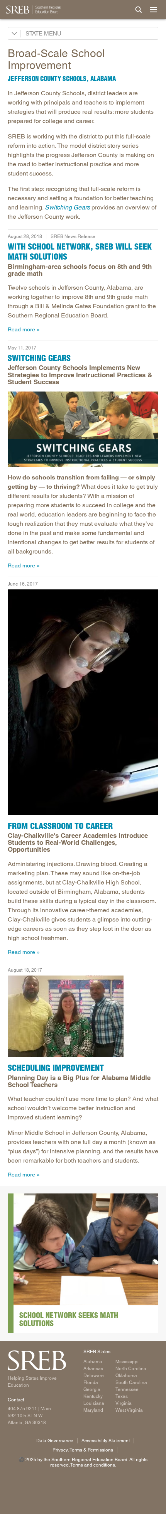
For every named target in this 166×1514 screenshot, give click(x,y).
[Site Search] (138, 9)
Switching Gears (67, 207)
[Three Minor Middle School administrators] (83, 1016)
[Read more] (83, 429)
